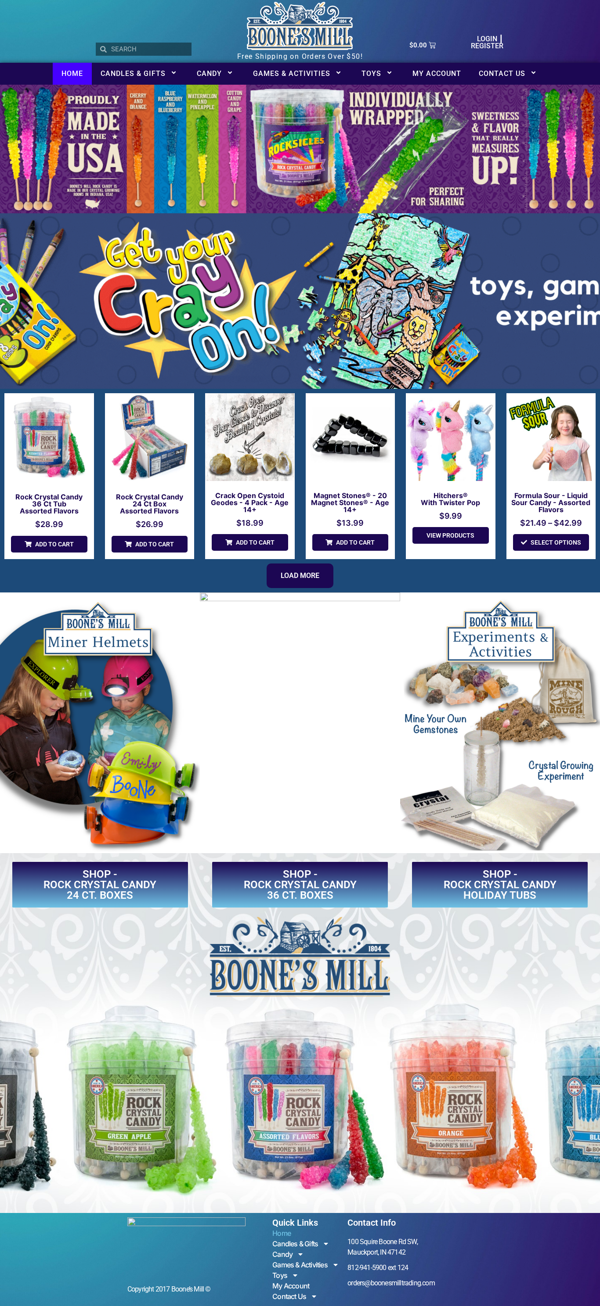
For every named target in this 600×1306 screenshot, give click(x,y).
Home (72, 73)
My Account (436, 73)
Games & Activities (291, 73)
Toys (371, 73)
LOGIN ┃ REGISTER (487, 42)
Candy (209, 73)
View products (450, 535)
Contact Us (502, 73)
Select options (556, 542)
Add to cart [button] (54, 544)
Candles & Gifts (133, 73)
